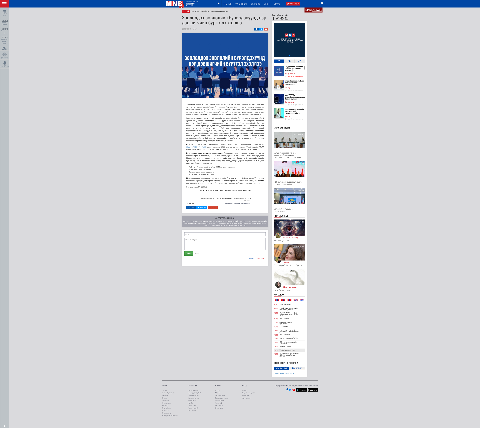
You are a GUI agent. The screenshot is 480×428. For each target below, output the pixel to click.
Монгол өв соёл (285, 335)
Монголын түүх (285, 318)
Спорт (267, 3)
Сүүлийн (260, 259)
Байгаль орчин (290, 102)
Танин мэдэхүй (193, 408)
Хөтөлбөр (279, 294)
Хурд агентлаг (282, 128)
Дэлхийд (255, 3)
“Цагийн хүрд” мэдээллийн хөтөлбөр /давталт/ (289, 309)
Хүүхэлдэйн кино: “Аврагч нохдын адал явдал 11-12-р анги (289, 314)
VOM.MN (244, 390)
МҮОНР (217, 390)
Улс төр (227, 3)
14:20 (276, 342)
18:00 (276, 354)
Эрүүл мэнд (192, 405)
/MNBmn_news (282, 368)
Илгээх (189, 253)
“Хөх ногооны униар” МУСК (289, 338)
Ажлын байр (219, 405)
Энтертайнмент (290, 73)
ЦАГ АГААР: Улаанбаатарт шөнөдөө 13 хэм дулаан (210, 11)
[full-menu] (4, 4)
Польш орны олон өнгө (287, 350)
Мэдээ (164, 385)
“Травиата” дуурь (285, 346)
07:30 (276, 309)
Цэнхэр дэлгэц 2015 (194, 393)
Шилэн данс (219, 408)
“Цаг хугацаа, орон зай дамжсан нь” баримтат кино (289, 331)
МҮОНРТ (218, 385)
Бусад (277, 3)
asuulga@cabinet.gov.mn (196, 147)
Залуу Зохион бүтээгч (248, 393)
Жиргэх (202, 207)
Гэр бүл (190, 403)
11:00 (276, 331)
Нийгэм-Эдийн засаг (168, 393)
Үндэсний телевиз (4, 23)
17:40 (276, 350)
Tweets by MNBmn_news (284, 373)
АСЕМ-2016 (165, 410)
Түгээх (191, 207)
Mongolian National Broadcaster (237, 203)
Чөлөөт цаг (193, 385)
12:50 (276, 339)
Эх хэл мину (284, 326)
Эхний (251, 259)
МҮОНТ (217, 393)
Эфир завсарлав (285, 304)
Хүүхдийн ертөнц (193, 398)
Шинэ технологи (193, 390)
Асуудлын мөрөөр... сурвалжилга (286, 322)
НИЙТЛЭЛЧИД (281, 215)
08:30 (276, 313)
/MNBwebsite (298, 368)
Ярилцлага (165, 405)
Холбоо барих (219, 400)
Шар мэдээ (192, 410)
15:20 (276, 347)
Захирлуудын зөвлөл (221, 398)
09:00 (276, 319)
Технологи (165, 395)
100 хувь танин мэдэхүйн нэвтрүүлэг (288, 342)
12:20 (276, 335)
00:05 (276, 305)
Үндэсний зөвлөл (220, 395)
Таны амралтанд (193, 395)
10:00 (276, 322)
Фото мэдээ (165, 400)
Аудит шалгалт (246, 398)
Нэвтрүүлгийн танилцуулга (170, 415)
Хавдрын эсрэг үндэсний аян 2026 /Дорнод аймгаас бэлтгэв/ (289, 355)
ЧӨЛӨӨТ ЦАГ (241, 3)
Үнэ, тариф (218, 403)
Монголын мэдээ (4, 32)
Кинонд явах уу (166, 413)
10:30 (276, 327)
